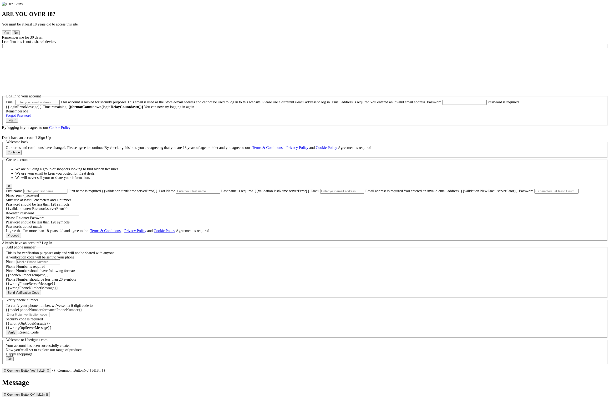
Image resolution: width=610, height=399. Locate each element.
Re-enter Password (20, 213)
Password (434, 102)
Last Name (167, 191)
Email (10, 102)
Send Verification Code (23, 292)
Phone (10, 262)
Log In (12, 120)
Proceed (13, 235)
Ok (10, 359)
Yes (6, 33)
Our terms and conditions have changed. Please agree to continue (54, 148)
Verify (11, 332)
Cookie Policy (60, 128)
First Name (14, 191)
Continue (14, 152)
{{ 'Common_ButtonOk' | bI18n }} (26, 394)
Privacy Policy (297, 148)
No (16, 33)
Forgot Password (18, 115)
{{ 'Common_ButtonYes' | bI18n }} (26, 370)
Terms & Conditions (267, 148)
